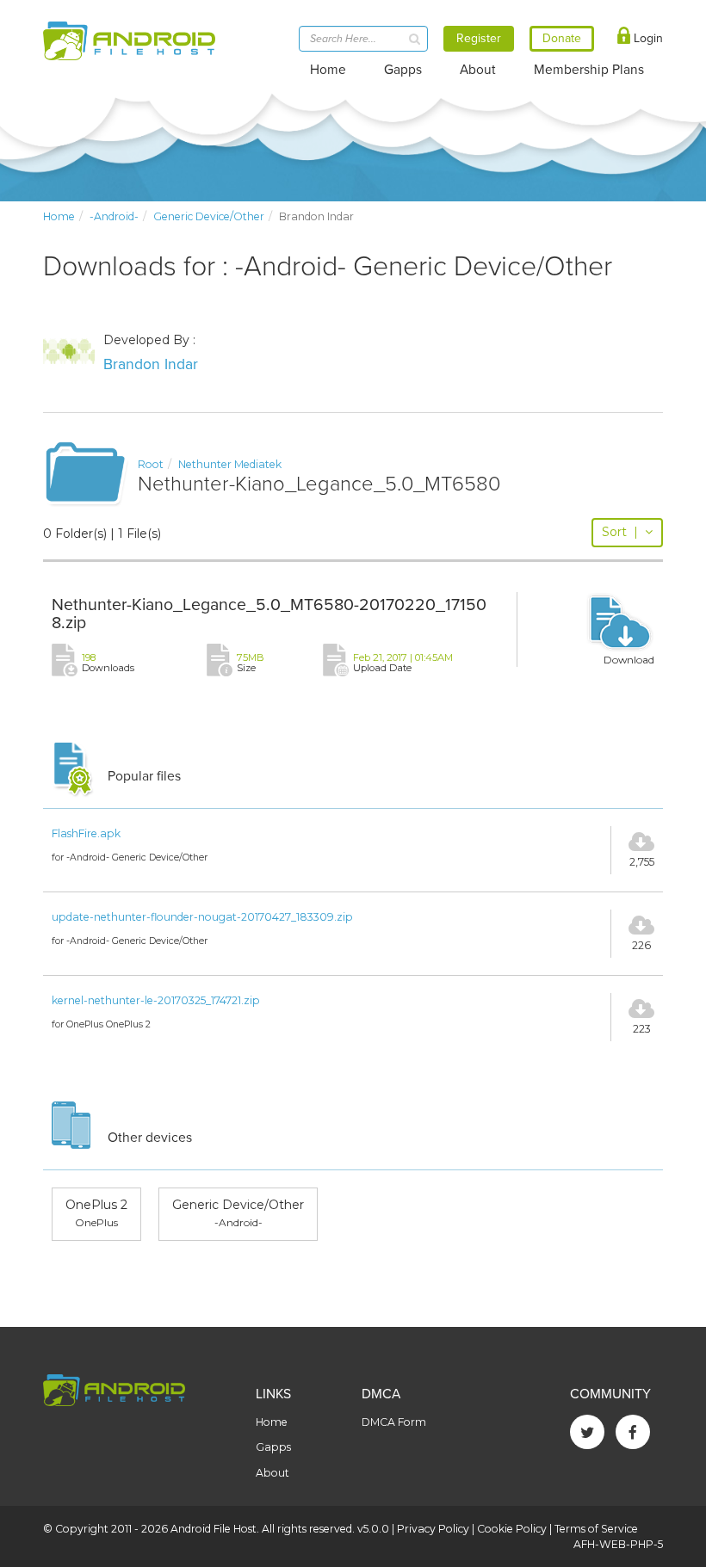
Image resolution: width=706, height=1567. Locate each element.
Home (328, 69)
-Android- (114, 216)
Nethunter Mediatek (230, 464)
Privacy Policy (433, 1528)
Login (646, 38)
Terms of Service (596, 1528)
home (59, 216)
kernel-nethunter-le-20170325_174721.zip (156, 1000)
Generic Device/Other (208, 216)
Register (478, 38)
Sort (620, 532)
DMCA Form (394, 1422)
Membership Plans (589, 69)
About (478, 69)
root (151, 464)
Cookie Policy (512, 1528)
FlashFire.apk (86, 833)
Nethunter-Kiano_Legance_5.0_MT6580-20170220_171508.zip (269, 614)
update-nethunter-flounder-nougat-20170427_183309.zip (202, 916)
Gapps (403, 69)
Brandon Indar (150, 364)
